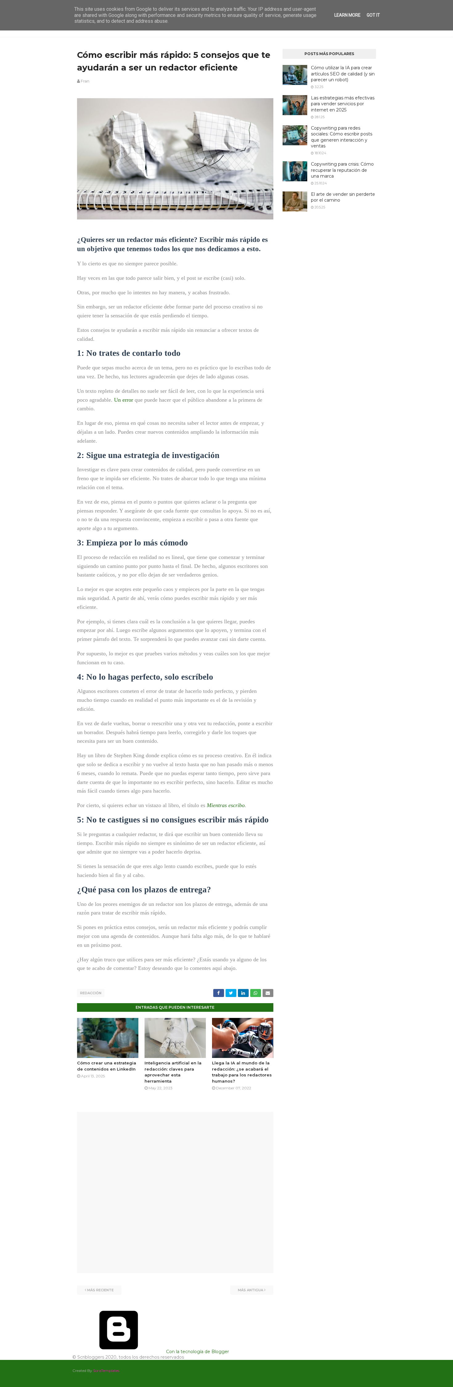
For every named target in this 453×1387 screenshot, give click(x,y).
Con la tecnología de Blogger (197, 1351)
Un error (123, 400)
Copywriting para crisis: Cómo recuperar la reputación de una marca (342, 170)
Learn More (347, 15)
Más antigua (250, 1290)
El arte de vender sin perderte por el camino (343, 197)
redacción (90, 993)
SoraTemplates (106, 1370)
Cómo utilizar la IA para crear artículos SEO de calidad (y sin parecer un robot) (343, 73)
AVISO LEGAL (87, 1378)
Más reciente (100, 1290)
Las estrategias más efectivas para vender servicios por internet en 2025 (342, 104)
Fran (85, 80)
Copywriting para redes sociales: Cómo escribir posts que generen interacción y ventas (341, 137)
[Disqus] (175, 1192)
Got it (373, 15)
